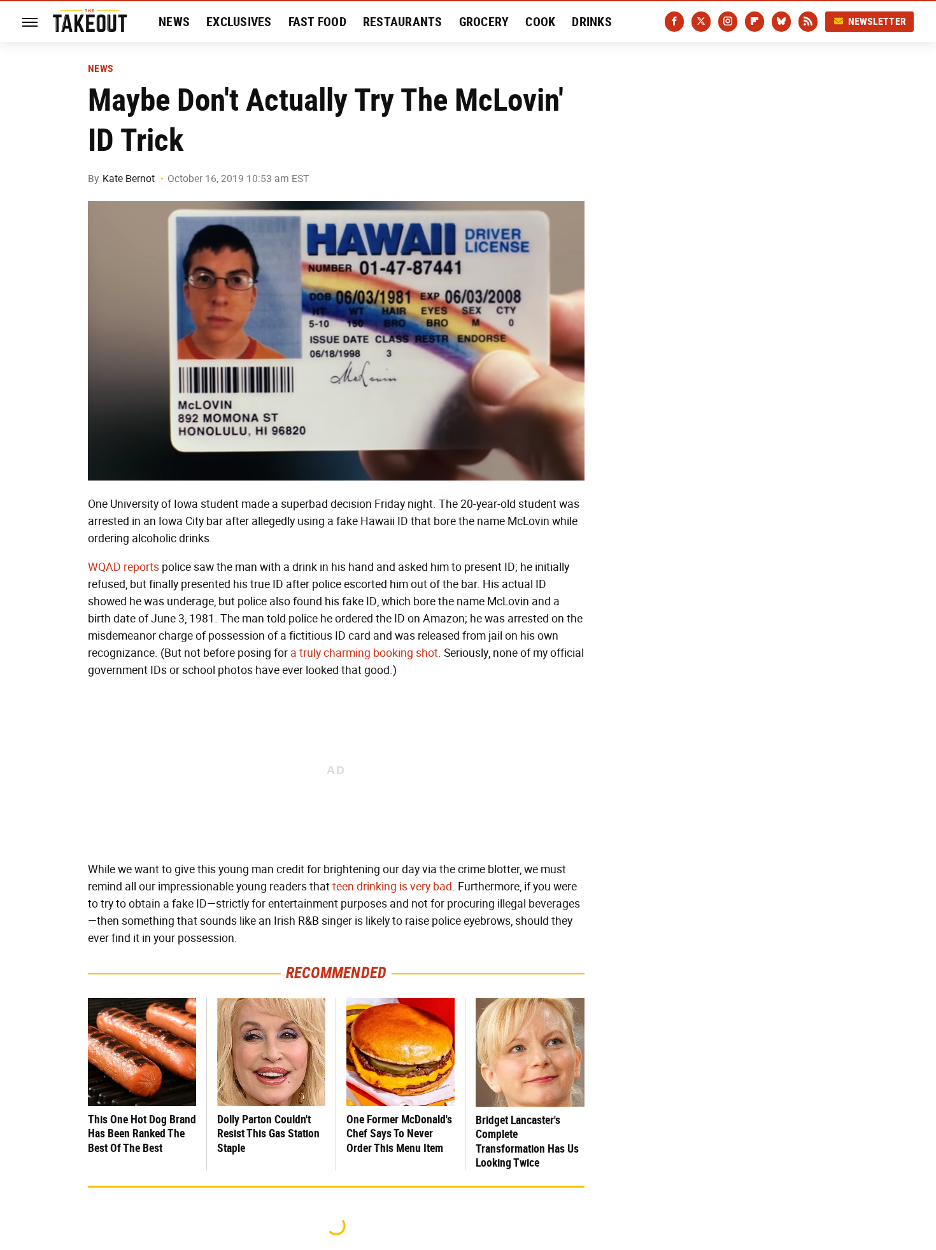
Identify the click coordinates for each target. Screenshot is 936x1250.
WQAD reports (123, 567)
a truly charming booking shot (364, 653)
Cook (540, 21)
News (174, 21)
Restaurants (403, 21)
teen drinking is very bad (392, 887)
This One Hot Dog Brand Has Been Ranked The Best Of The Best (142, 1134)
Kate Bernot (129, 178)
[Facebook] (674, 21)
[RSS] (808, 21)
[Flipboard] (754, 21)
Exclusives (239, 21)
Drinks (592, 21)
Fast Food (317, 21)
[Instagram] (727, 21)
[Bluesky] (781, 21)
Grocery (484, 21)
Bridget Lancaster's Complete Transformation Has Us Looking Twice (527, 1141)
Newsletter (877, 21)
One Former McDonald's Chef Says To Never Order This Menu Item (399, 1134)
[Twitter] (701, 21)
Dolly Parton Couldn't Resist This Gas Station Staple (268, 1134)
